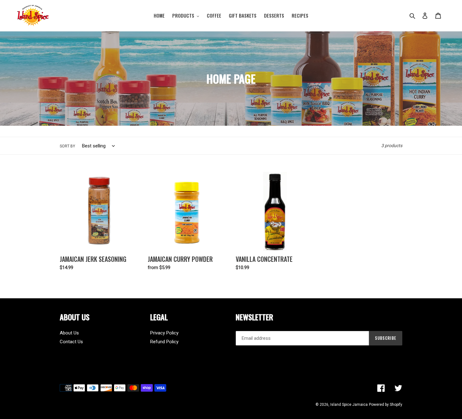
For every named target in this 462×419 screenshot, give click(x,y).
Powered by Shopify (385, 404)
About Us (69, 333)
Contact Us (71, 342)
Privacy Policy (164, 333)
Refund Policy (164, 342)
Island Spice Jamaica (349, 404)
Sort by (67, 146)
